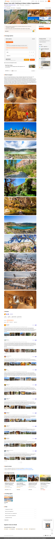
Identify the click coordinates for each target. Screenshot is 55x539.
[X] (48, 535)
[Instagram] (47, 535)
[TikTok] (50, 535)
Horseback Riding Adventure (20, 469)
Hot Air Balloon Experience (28, 468)
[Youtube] (45, 535)
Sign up (46, 1)
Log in (49, 1)
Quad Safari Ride (30, 469)
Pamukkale (6, 502)
